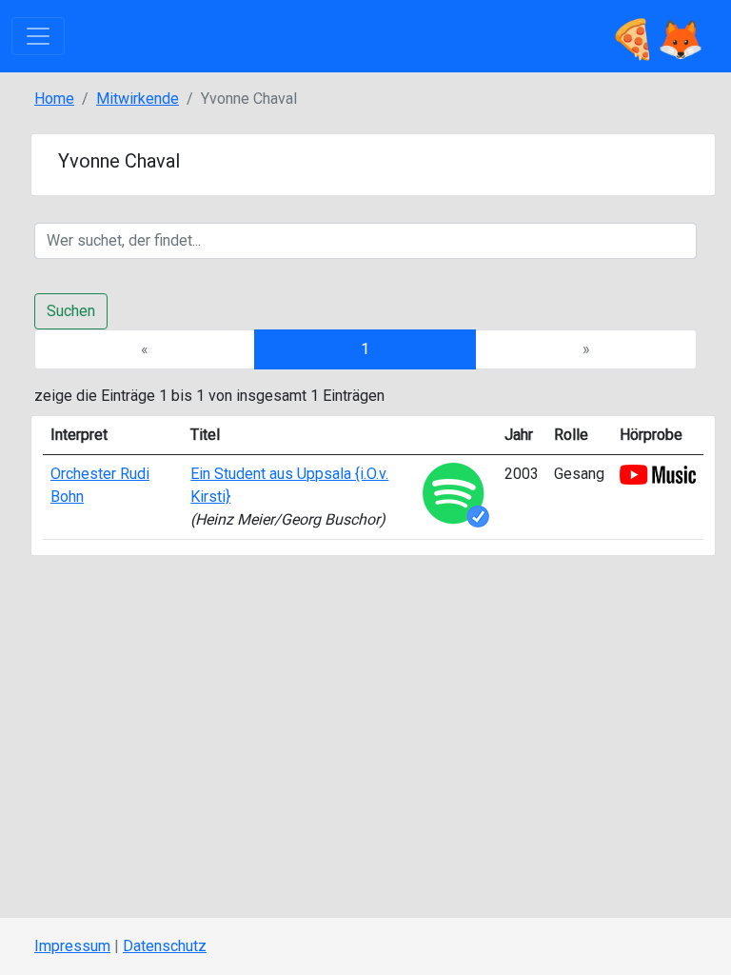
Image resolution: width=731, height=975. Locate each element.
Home (54, 99)
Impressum (72, 946)
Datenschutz (165, 946)
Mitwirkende (137, 99)
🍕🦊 (656, 36)
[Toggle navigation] (38, 36)
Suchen (71, 311)
